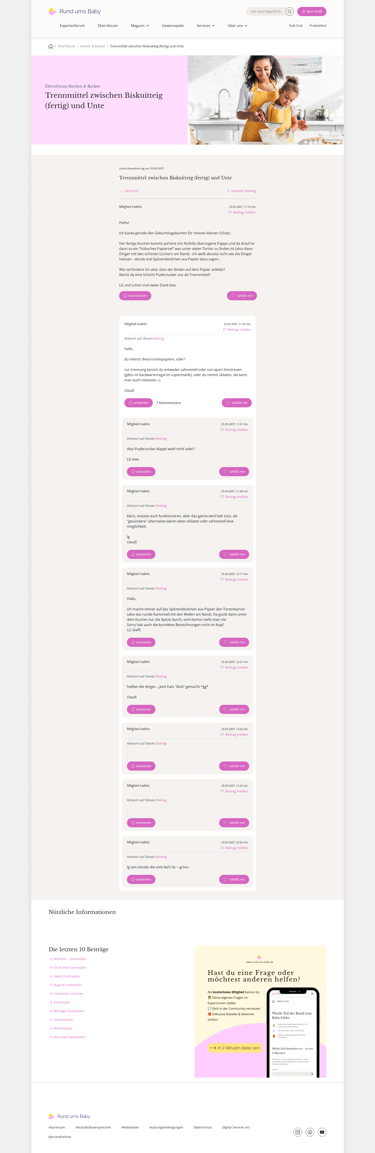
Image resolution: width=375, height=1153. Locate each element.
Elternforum (108, 25)
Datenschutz (203, 1127)
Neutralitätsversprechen (93, 1127)
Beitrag (158, 338)
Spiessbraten (63, 1020)
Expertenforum (72, 25)
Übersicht (131, 191)
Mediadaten (130, 1127)
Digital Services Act (236, 1127)
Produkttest (318, 25)
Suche (290, 11)
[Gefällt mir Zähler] (242, 295)
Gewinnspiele (173, 25)
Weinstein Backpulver (69, 1037)
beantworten (137, 296)
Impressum (57, 1127)
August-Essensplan (68, 985)
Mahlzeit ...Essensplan (70, 959)
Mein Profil (314, 11)
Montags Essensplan (69, 1011)
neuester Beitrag (243, 190)
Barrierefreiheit (60, 1137)
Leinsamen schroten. (69, 993)
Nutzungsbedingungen (166, 1127)
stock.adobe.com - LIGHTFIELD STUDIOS (321, 139)
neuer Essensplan (67, 976)
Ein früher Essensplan (70, 967)
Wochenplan (63, 1028)
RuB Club (296, 25)
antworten (141, 403)
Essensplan (62, 1002)
